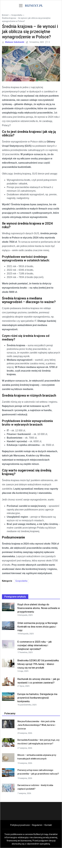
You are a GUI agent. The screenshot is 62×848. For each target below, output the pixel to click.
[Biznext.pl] (34, 5)
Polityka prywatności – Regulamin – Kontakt (31, 825)
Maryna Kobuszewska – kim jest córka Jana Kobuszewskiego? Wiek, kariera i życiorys (36, 725)
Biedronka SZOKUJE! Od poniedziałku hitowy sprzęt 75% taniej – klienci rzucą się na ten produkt (38, 664)
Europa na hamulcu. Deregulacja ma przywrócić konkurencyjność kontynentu (37, 698)
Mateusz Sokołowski (14, 42)
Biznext (5, 15)
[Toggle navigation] (21, 5)
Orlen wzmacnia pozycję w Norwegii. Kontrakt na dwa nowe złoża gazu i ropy (37, 627)
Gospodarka (16, 15)
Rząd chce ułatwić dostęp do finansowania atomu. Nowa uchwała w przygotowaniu (38, 608)
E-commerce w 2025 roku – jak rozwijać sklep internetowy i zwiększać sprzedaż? (34, 645)
